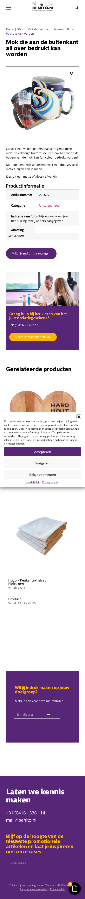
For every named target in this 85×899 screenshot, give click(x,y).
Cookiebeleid (32, 482)
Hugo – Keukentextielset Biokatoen (27, 582)
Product (14, 599)
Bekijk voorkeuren (42, 474)
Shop (20, 29)
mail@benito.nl (21, 820)
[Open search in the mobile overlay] (76, 7)
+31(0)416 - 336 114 (24, 325)
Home (10, 29)
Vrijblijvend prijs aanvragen (31, 253)
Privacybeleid (50, 482)
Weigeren (42, 463)
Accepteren (42, 452)
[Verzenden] (48, 714)
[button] (79, 417)
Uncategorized (49, 205)
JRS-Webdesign (65, 885)
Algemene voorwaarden (33, 889)
